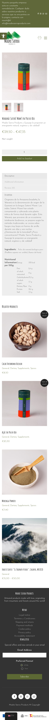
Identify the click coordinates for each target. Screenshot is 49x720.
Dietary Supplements (19, 368)
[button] (3, 36)
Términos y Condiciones (24, 618)
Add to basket (24, 159)
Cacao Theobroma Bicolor (12, 363)
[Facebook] (14, 696)
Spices (33, 368)
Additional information (14, 182)
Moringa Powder (9, 501)
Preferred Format (24, 661)
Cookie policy (24, 629)
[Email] (34, 696)
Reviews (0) (10, 188)
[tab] (24, 176)
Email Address (24, 650)
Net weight (7, 139)
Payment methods (24, 625)
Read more (7, 368)
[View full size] (5, 57)
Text (26, 668)
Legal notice (24, 615)
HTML (26, 665)
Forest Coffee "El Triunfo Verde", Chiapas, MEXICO (22, 569)
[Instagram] (21, 696)
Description (9, 176)
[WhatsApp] (27, 696)
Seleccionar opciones (11, 574)
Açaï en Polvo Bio (9, 432)
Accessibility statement (24, 636)
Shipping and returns (24, 622)
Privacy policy (24, 632)
